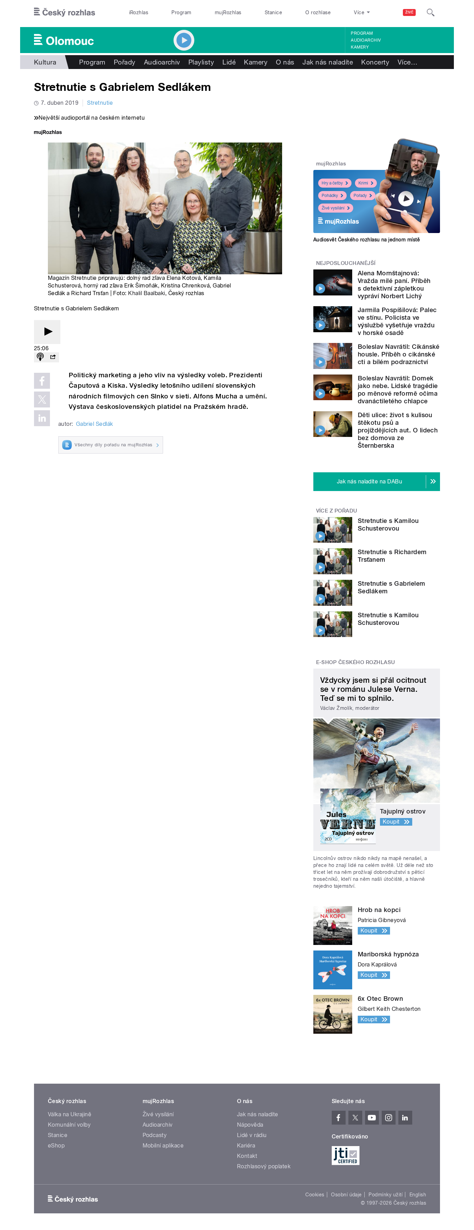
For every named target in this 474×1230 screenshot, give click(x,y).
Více (407, 62)
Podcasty (155, 1135)
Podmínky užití (386, 1194)
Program (181, 12)
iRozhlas (139, 12)
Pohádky (330, 195)
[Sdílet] (52, 357)
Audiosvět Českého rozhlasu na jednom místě (366, 239)
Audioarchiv (366, 40)
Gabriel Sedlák (94, 424)
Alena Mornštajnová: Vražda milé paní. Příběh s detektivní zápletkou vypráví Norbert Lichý (394, 284)
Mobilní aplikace (163, 1145)
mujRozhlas (228, 12)
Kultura (45, 62)
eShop (56, 1145)
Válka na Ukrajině (69, 1114)
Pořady (125, 62)
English (417, 1194)
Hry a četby (332, 183)
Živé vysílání (333, 208)
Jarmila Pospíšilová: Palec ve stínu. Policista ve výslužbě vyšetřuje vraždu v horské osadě (397, 321)
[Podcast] (40, 357)
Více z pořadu (336, 511)
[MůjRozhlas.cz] (48, 133)
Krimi (363, 183)
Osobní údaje (346, 1194)
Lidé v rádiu (252, 1135)
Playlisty (201, 62)
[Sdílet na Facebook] (42, 381)
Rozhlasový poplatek (263, 1166)
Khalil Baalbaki (146, 293)
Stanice (273, 12)
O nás (285, 62)
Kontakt (247, 1156)
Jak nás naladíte (328, 62)
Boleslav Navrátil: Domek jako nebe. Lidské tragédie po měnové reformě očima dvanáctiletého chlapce (398, 390)
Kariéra (246, 1145)
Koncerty (375, 62)
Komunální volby (69, 1124)
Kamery (360, 47)
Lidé (229, 62)
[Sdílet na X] (42, 399)
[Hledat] (430, 12)
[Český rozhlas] (64, 12)
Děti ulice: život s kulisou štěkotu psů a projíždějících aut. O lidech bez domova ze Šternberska (398, 430)
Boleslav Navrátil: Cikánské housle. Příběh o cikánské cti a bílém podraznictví (399, 354)
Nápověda (250, 1124)
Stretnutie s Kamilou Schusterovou (388, 524)
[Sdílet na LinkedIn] (42, 418)
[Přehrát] (47, 332)
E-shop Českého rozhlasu (355, 662)
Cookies (314, 1194)
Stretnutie (100, 103)
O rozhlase (318, 12)
